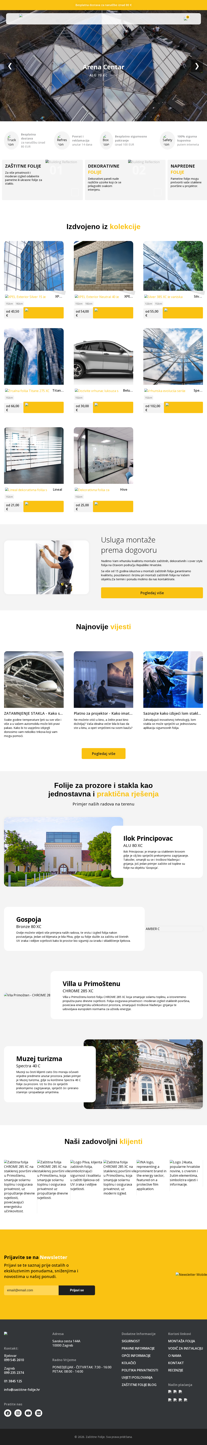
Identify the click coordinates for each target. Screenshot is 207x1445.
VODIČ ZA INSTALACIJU (185, 1348)
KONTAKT (176, 1363)
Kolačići (129, 1363)
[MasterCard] (175, 1400)
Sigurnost (131, 1341)
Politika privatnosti (140, 1370)
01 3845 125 (13, 1381)
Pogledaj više (152, 592)
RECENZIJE (175, 1370)
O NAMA (174, 1356)
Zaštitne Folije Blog (139, 1385)
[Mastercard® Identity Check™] (175, 1392)
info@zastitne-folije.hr (22, 1390)
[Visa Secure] (180, 1392)
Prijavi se (77, 1290)
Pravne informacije (138, 1348)
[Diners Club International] (185, 1400)
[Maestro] (180, 1400)
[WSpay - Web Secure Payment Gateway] (169, 1392)
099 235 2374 (14, 1373)
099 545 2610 (14, 1360)
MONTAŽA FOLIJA (181, 1341)
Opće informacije (136, 1356)
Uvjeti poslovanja (137, 1377)
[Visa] (169, 1400)
